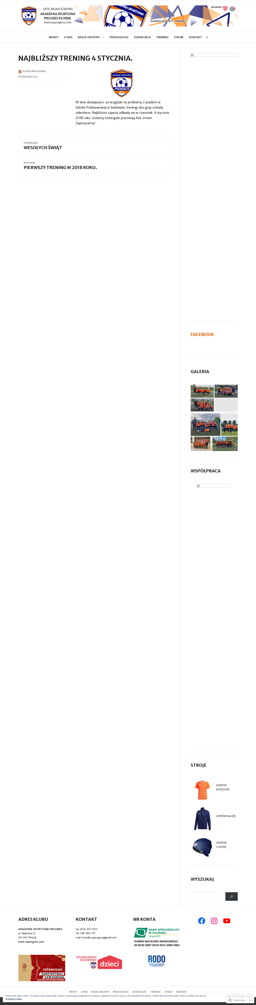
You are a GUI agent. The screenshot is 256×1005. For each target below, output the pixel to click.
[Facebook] (201, 921)
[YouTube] (227, 921)
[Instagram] (214, 921)
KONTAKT (195, 37)
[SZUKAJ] (207, 37)
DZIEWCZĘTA (142, 37)
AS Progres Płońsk (34, 71)
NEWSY (54, 37)
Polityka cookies (14, 999)
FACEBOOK (202, 334)
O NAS (68, 37)
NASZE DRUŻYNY (89, 37)
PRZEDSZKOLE (119, 37)
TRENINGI (162, 37)
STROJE (179, 37)
